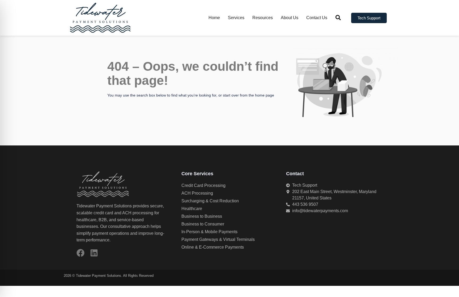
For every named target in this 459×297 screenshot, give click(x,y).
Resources (262, 17)
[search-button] (338, 18)
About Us (289, 17)
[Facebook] (80, 253)
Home (214, 17)
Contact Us (316, 17)
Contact (295, 173)
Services (236, 17)
